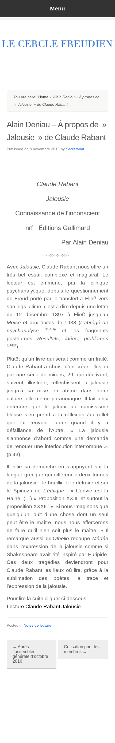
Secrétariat (75, 149)
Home (43, 97)
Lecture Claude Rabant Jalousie (44, 606)
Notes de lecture (37, 625)
